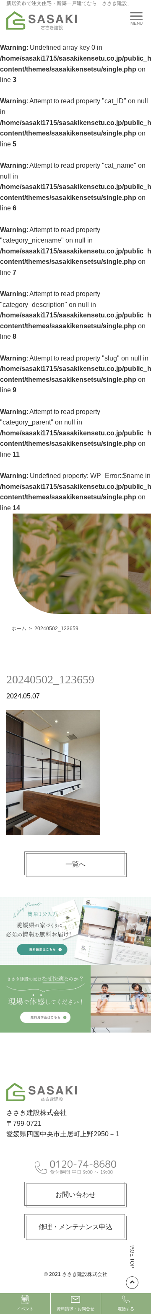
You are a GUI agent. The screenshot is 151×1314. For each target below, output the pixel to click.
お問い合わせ (75, 1194)
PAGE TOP (132, 1255)
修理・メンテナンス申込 (75, 1226)
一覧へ (75, 864)
